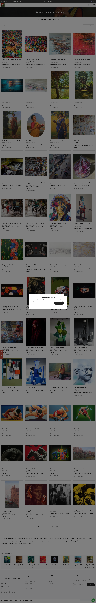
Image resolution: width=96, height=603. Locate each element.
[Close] (66, 294)
